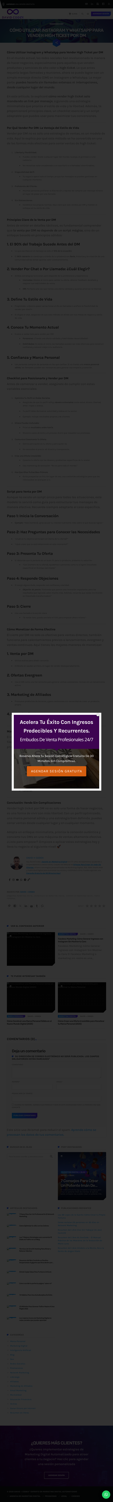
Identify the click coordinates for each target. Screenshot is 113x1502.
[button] (106, 1494)
